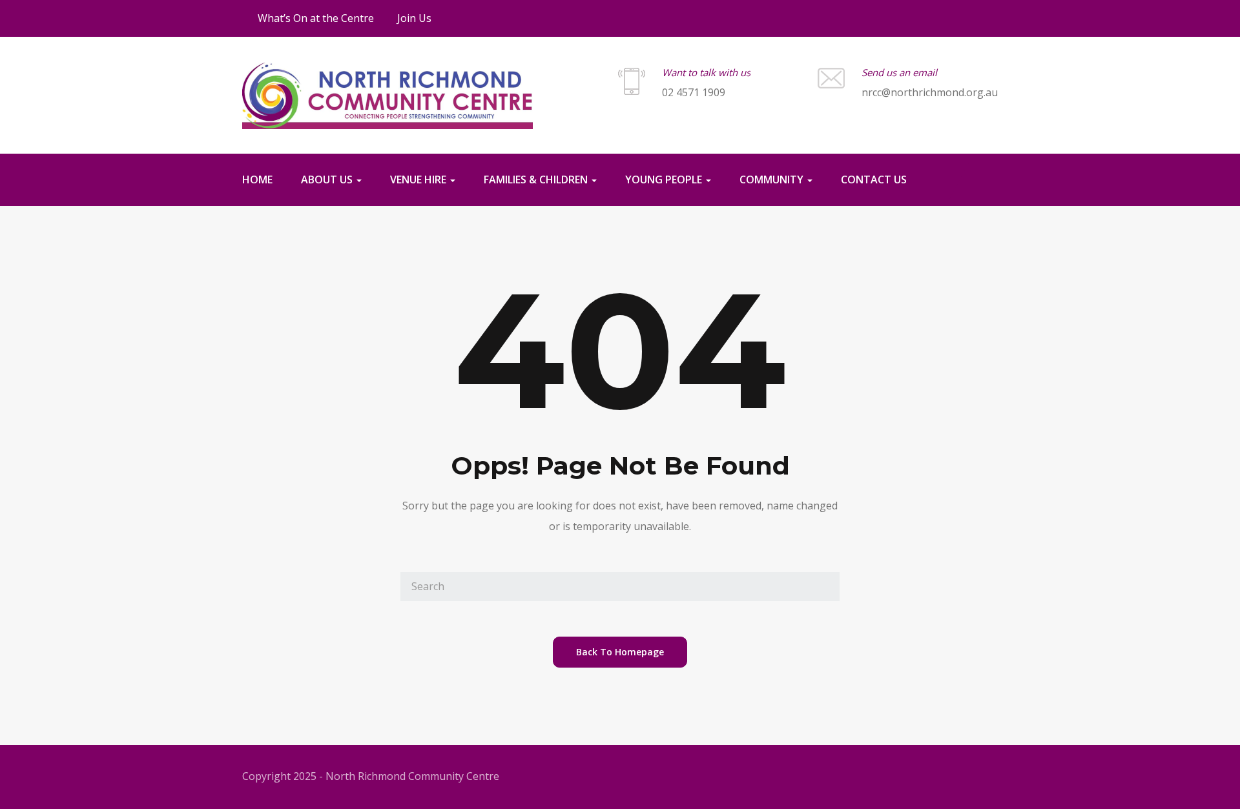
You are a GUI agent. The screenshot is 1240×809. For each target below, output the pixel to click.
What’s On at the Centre (316, 18)
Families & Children (537, 179)
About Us (328, 179)
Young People (665, 179)
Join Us (414, 18)
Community (772, 179)
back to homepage (620, 652)
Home (257, 179)
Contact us (874, 179)
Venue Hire (419, 179)
